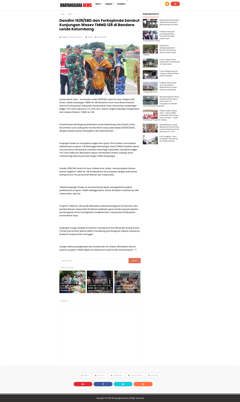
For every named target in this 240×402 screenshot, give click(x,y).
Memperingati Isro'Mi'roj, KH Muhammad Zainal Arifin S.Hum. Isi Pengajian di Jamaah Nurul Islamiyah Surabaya (161, 101)
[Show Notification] (167, 4)
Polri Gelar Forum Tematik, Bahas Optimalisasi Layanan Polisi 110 (99, 288)
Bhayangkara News (120, 398)
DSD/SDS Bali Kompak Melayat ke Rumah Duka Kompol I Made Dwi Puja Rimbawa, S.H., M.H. (169, 128)
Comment (102, 37)
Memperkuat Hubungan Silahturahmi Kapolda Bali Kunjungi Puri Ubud (169, 22)
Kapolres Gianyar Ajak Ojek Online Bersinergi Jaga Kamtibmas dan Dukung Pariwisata (72, 287)
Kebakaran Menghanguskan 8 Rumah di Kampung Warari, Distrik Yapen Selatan (159, 50)
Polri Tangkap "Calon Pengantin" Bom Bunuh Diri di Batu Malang (169, 138)
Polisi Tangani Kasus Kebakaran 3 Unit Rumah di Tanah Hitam (170, 61)
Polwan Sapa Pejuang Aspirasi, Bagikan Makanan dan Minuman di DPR (127, 288)
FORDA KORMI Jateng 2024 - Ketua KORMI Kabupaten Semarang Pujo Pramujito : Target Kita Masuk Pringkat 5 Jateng (160, 115)
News (90, 37)
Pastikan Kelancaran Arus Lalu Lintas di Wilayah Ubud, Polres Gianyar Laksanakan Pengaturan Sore (160, 87)
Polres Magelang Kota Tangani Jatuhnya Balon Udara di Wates (169, 73)
